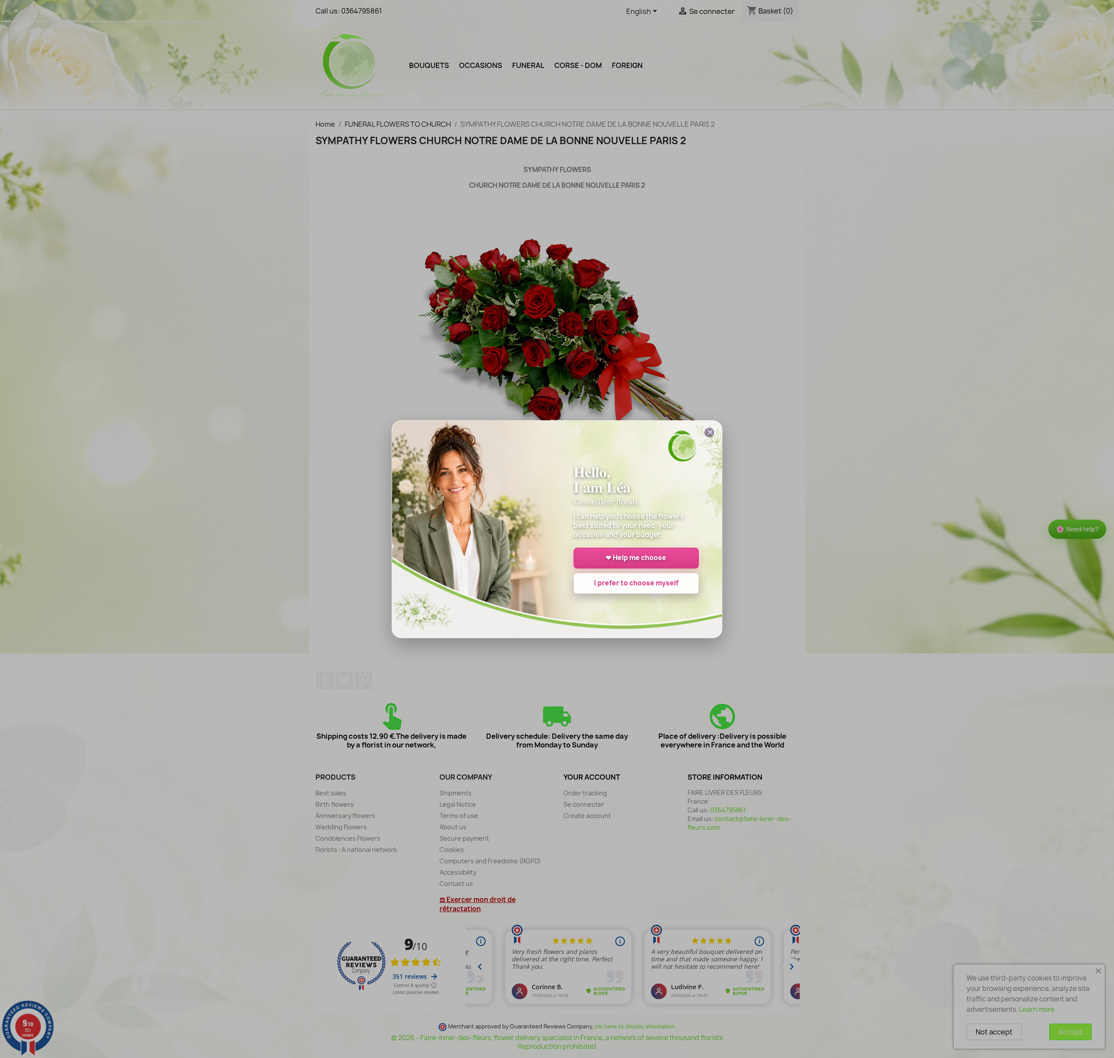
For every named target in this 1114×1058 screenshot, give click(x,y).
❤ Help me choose (636, 557)
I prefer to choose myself (636, 583)
